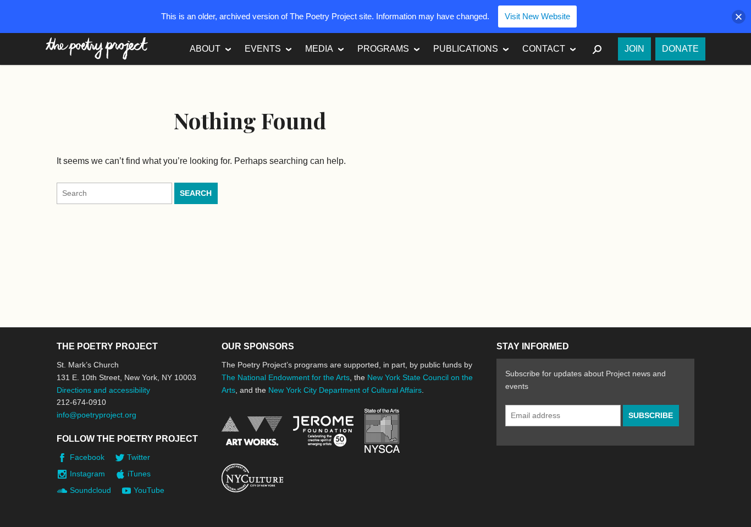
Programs (383, 48)
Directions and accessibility (103, 390)
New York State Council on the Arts (382, 431)
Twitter (138, 457)
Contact (543, 48)
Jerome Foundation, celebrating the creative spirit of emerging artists (323, 431)
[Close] (739, 17)
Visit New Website (537, 16)
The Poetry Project (97, 48)
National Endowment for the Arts (252, 431)
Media (319, 48)
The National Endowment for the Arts (286, 377)
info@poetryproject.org (96, 414)
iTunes (139, 473)
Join (634, 48)
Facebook (87, 457)
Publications (465, 48)
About (205, 48)
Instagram (87, 473)
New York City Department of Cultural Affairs (345, 390)
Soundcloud (90, 490)
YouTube (149, 490)
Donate (680, 48)
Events (263, 48)
